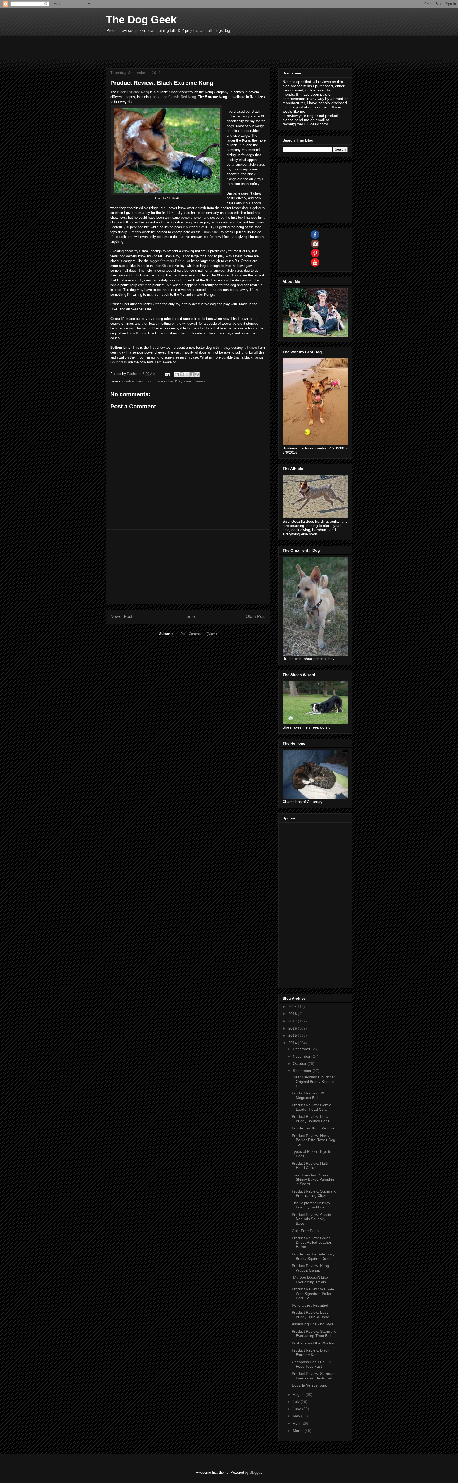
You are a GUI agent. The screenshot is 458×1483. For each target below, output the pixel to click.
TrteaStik (161, 266)
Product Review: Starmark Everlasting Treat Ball (314, 1333)
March (299, 1430)
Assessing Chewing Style (313, 1324)
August (299, 1394)
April (297, 1423)
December (302, 1049)
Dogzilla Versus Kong (309, 1385)
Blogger (255, 1473)
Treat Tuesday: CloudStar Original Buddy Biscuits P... (313, 1081)
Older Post (256, 616)
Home (189, 616)
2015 (293, 1035)
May (297, 1416)
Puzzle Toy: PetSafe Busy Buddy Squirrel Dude (313, 1256)
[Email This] (176, 374)
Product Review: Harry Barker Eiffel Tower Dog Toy (313, 1140)
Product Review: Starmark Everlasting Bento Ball (314, 1375)
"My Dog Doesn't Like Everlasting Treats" (310, 1279)
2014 (293, 1043)
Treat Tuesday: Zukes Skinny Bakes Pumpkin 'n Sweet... (313, 1179)
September (302, 1071)
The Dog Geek (141, 19)
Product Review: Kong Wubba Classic (310, 1268)
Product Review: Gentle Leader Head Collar (311, 1107)
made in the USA (168, 381)
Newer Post (121, 616)
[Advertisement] (202, 47)
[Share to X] (187, 374)
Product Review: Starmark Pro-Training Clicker (314, 1193)
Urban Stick (211, 232)
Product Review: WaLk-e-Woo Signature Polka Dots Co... (313, 1293)
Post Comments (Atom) (198, 634)
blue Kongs (137, 333)
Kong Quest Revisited (310, 1305)
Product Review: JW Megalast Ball (308, 1095)
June (297, 1409)
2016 (293, 1028)
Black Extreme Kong (133, 92)
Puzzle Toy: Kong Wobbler (314, 1128)
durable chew (132, 381)
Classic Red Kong (182, 97)
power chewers (194, 381)
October (300, 1063)
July (297, 1402)
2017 (293, 1021)
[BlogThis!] (181, 374)
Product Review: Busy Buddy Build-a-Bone (310, 1314)
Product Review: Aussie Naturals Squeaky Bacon (311, 1219)
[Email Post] (167, 374)
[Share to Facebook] (192, 374)
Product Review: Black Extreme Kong (310, 1352)
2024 (293, 1006)
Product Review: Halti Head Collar (310, 1165)
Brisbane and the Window (313, 1343)
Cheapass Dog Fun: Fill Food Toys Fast (311, 1364)
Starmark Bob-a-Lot (175, 261)
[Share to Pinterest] (197, 374)
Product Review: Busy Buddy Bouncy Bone (311, 1118)
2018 (293, 1014)
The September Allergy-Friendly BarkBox (312, 1205)
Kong (148, 381)
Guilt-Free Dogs (305, 1231)
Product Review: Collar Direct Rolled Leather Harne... (311, 1242)
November (302, 1056)
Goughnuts (118, 362)
